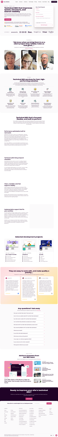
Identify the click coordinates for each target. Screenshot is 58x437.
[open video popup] (12, 60)
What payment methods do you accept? (21, 344)
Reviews (39, 1)
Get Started (54, 1)
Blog (48, 1)
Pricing (35, 1)
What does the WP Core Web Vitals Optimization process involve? (26, 324)
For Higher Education (32, 421)
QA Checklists (41, 411)
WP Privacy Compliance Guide (42, 416)
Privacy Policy (27, 434)
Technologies (31, 1)
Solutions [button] (25, 1)
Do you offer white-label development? (21, 333)
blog (40, 359)
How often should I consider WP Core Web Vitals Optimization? (25, 318)
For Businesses (31, 419)
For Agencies (31, 410)
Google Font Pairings (42, 410)
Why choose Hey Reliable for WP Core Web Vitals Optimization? (25, 327)
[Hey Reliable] (5, 2)
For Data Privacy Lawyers (32, 425)
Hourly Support (13, 411)
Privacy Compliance (22, 424)
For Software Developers (31, 414)
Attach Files (38, 22)
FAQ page (38, 310)
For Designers (31, 411)
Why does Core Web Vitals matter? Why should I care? (23, 313)
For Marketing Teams (32, 416)
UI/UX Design (21, 418)
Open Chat (56, 435)
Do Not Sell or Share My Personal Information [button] (11, 435)
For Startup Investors (32, 418)
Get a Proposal (50, 412)
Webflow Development (22, 413)
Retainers (12, 413)
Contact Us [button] (51, 414)
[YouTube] (53, 435)
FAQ (5, 419)
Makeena (25, 254)
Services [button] (20, 1)
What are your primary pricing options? (21, 336)
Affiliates (12, 419)
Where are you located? (18, 330)
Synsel (41, 254)
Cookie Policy (32, 434)
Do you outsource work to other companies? (22, 341)
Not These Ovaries (11, 254)
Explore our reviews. (29, 48)
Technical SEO (21, 419)
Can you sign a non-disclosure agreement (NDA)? (22, 339)
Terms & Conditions (21, 434)
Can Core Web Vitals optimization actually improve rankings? (25, 321)
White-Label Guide (42, 413)
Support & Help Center (13, 417)
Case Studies (44, 1)
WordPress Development (23, 411)
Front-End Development (23, 410)
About (17, 1)
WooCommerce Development (21, 416)
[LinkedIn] (51, 435)
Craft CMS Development (23, 421)
